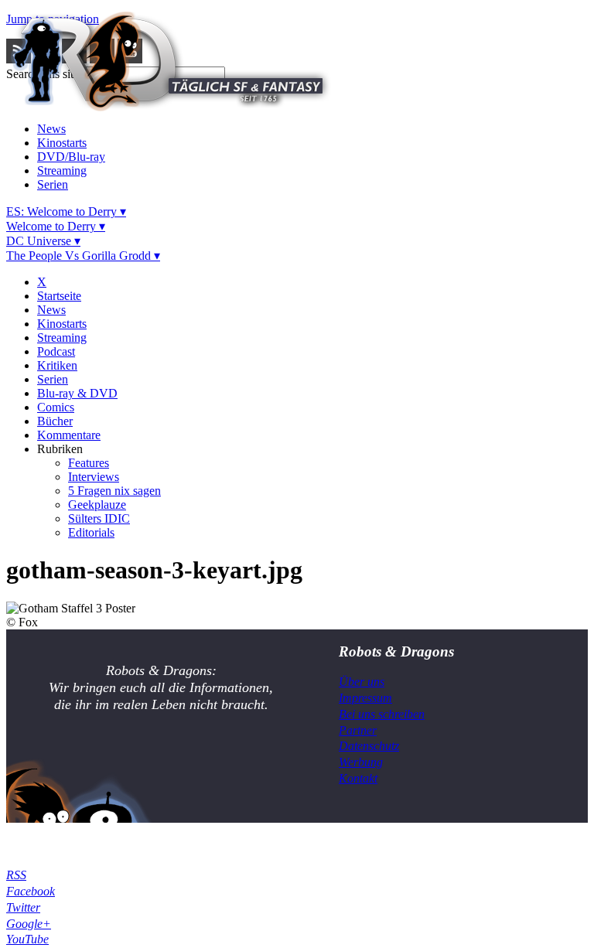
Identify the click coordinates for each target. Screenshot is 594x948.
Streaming (62, 170)
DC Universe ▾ (43, 240)
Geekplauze (97, 504)
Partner (358, 730)
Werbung (361, 762)
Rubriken (60, 448)
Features (88, 462)
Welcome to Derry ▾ (55, 226)
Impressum (365, 697)
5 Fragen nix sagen (114, 490)
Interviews (93, 476)
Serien (52, 184)
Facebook (30, 891)
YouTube (27, 939)
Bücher (55, 421)
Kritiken (57, 365)
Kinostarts (62, 142)
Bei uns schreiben (382, 714)
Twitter (23, 907)
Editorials (91, 532)
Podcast (56, 351)
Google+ (28, 923)
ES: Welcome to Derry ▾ (66, 211)
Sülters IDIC (99, 518)
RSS (16, 875)
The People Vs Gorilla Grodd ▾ (83, 255)
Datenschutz (369, 745)
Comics (55, 407)
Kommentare (69, 435)
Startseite (59, 295)
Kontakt (358, 778)
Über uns (361, 681)
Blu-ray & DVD (77, 393)
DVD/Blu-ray (71, 156)
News (51, 128)
